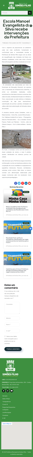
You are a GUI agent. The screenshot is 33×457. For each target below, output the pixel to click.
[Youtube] (11, 390)
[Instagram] (7, 390)
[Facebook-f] (3, 390)
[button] (4, 5)
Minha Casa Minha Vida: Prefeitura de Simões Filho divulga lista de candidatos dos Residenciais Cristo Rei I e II (17, 209)
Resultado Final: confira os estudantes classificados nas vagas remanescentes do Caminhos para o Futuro (17, 240)
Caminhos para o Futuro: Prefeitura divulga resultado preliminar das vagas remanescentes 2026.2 (17, 270)
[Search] (30, 13)
